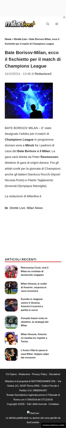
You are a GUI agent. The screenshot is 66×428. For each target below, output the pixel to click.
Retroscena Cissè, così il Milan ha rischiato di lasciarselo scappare (34, 271)
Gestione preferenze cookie (53, 425)
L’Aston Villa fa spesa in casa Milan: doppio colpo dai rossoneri (35, 354)
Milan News (35, 208)
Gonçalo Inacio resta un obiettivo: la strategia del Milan (34, 322)
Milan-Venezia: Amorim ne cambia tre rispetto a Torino (34, 338)
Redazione (24, 374)
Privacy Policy (39, 374)
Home (8, 39)
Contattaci (54, 404)
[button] (47, 24)
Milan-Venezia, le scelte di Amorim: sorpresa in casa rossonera (34, 287)
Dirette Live (20, 39)
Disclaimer (54, 374)
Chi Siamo (11, 374)
